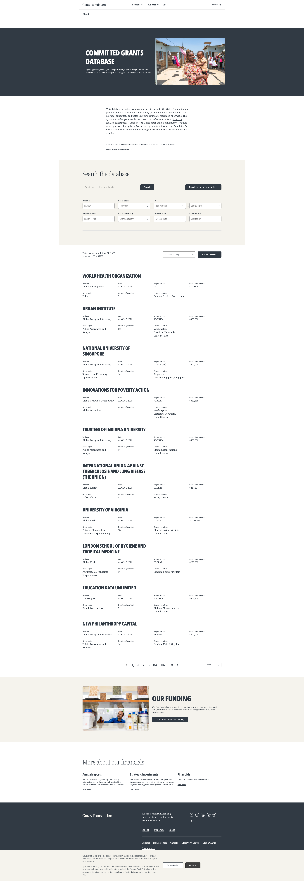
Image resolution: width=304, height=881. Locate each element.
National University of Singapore (106, 351)
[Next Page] (177, 665)
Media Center (160, 842)
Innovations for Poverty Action (116, 390)
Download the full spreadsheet (203, 187)
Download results (208, 255)
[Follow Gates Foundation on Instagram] (209, 815)
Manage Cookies (172, 865)
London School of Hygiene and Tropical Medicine (114, 548)
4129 (163, 664)
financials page (141, 129)
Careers (174, 842)
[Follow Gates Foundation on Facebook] (197, 815)
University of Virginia (105, 509)
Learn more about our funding (170, 719)
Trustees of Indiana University (114, 429)
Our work (159, 829)
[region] (152, 865)
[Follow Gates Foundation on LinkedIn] (203, 815)
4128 (155, 664)
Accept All (193, 865)
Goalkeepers (148, 848)
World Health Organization (112, 275)
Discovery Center (191, 842)
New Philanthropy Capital (110, 623)
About (86, 14)
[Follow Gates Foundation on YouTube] (214, 815)
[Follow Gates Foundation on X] (191, 815)
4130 (170, 664)
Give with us (209, 842)
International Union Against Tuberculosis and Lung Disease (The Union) (114, 471)
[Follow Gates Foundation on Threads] (191, 820)
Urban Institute (99, 308)
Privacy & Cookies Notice (126, 872)
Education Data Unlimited (109, 587)
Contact (146, 842)
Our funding (171, 698)
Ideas (172, 829)
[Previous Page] (126, 665)
